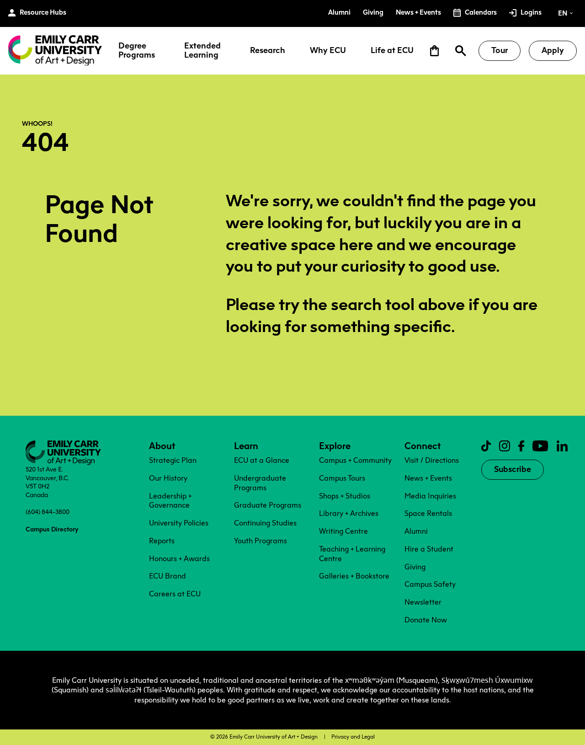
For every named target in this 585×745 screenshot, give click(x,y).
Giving (414, 567)
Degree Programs (136, 51)
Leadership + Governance (170, 501)
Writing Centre (343, 531)
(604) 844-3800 (47, 511)
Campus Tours (342, 478)
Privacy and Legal (353, 737)
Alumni (416, 531)
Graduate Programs (267, 505)
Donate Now (425, 620)
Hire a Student (428, 549)
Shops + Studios (344, 496)
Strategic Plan (173, 460)
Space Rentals (428, 513)
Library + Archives (348, 513)
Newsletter (422, 602)
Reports (162, 540)
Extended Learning (202, 51)
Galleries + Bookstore (354, 576)
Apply (553, 50)
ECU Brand (167, 576)
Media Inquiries (430, 496)
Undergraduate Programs (260, 483)
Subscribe (512, 469)
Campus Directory (52, 529)
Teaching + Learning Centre (352, 554)
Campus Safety (430, 584)
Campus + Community (355, 460)
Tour (499, 50)
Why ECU (328, 50)
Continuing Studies (265, 523)
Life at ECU (392, 50)
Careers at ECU (175, 594)
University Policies (178, 523)
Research (267, 50)
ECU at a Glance (261, 460)
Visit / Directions (431, 460)
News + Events (428, 478)
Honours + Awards (179, 558)
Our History (168, 478)
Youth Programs (260, 540)
